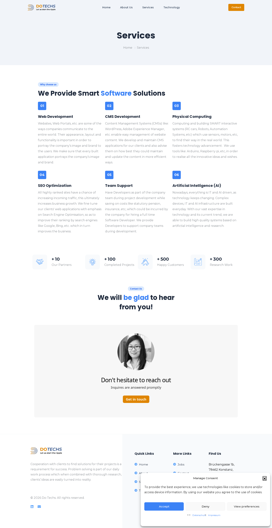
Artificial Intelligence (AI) (196, 185)
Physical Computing (191, 116)
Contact (236, 7)
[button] (264, 478)
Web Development (55, 116)
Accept (164, 506)
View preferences (246, 506)
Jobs (181, 464)
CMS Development (122, 116)
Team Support (119, 185)
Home (127, 47)
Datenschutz (199, 515)
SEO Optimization (54, 185)
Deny (205, 506)
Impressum (214, 515)
